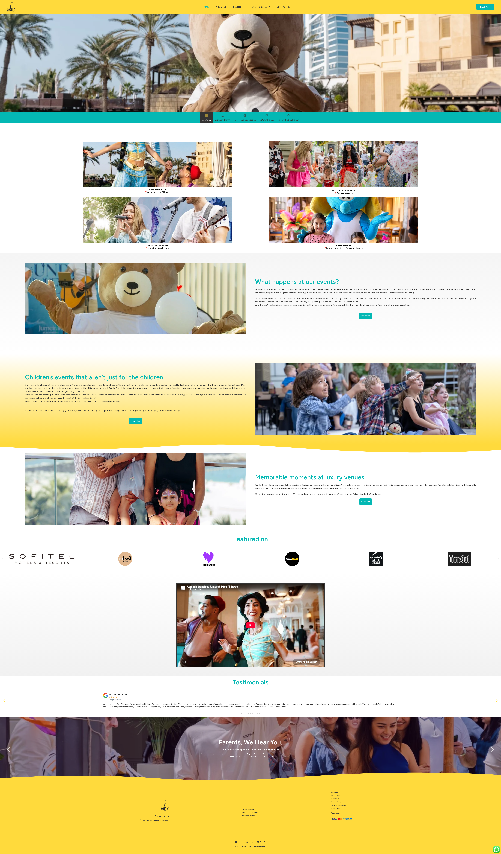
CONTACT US (283, 7)
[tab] (206, 117)
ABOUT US (221, 7)
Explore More (157, 164)
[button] (2, 559)
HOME (206, 7)
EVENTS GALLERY (261, 7)
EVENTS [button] (237, 7)
